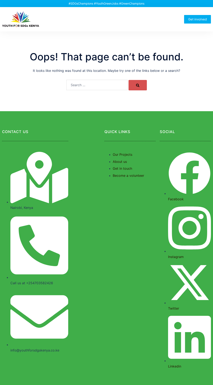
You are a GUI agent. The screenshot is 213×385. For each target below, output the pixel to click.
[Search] (138, 85)
